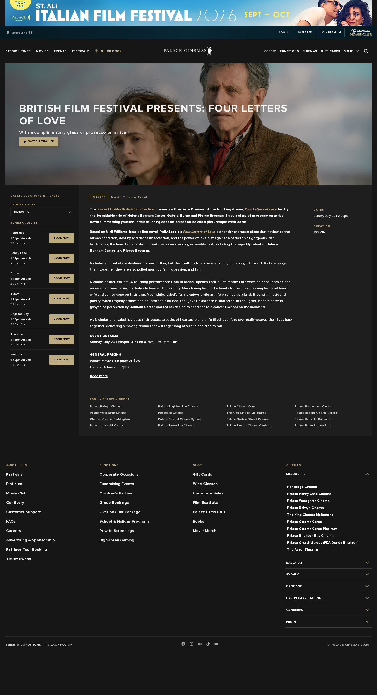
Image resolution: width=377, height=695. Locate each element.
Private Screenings (116, 530)
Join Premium (331, 32)
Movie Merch (204, 530)
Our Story (15, 502)
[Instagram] (192, 644)
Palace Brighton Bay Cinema (310, 536)
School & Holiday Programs (124, 521)
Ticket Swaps (18, 558)
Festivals (14, 474)
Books (198, 521)
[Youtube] (216, 644)
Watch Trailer (41, 141)
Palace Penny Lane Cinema (309, 494)
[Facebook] (183, 644)
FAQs (10, 521)
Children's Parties (115, 493)
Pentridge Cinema (302, 487)
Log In (284, 32)
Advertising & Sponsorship (30, 540)
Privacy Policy (59, 645)
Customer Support (23, 512)
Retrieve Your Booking (26, 549)
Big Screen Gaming (116, 540)
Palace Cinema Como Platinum (312, 529)
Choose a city (23, 204)
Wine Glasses (205, 483)
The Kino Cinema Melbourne (310, 515)
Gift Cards (202, 474)
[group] (23, 32)
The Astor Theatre (302, 549)
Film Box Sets (205, 502)
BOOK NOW (62, 237)
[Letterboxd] (200, 644)
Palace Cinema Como (304, 522)
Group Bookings (114, 502)
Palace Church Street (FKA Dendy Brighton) (322, 543)
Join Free (305, 32)
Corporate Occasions (119, 474)
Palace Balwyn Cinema (305, 508)
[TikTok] (208, 644)
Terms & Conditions (23, 645)
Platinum (14, 483)
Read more (99, 376)
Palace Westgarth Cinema (308, 501)
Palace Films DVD (209, 512)
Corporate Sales (208, 493)
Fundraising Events (116, 483)
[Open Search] (366, 51)
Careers (13, 530)
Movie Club (16, 493)
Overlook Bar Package (120, 512)
